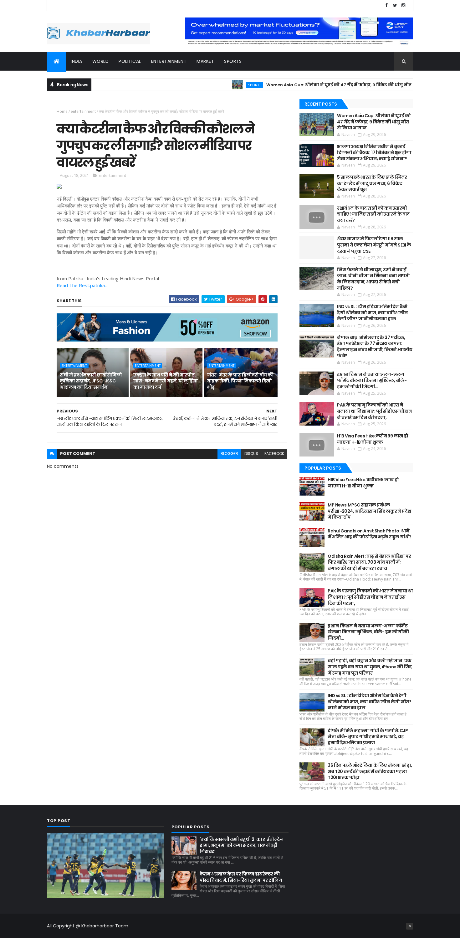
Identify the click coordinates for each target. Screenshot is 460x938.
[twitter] (394, 5)
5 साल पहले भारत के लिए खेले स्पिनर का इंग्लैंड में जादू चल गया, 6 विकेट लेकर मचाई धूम (372, 183)
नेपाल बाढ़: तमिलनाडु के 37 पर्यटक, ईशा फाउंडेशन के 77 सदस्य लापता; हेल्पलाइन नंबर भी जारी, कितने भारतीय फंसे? (374, 346)
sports (233, 61)
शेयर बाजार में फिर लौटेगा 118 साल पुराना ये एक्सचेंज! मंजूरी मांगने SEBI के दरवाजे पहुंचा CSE (374, 245)
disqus (251, 453)
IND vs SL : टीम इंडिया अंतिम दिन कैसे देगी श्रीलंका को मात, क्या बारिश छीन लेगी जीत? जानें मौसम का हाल (372, 312)
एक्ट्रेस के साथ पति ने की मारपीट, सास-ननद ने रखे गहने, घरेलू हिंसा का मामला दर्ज (165, 381)
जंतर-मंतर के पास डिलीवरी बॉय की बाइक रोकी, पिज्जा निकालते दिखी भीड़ (240, 381)
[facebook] (386, 5)
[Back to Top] (409, 926)
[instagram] (403, 5)
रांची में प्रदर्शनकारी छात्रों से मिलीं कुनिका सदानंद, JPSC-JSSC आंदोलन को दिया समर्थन (90, 381)
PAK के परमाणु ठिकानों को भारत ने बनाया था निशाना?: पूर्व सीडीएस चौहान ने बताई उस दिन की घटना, (374, 411)
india (76, 61)
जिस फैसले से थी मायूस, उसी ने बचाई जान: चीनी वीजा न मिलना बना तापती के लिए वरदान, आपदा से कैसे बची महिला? (373, 279)
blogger (229, 453)
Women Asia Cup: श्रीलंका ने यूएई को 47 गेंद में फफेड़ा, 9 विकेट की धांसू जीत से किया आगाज (334, 85)
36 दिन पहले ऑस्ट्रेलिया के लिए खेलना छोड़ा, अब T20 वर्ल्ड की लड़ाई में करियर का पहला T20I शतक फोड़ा (370, 771)
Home (62, 111)
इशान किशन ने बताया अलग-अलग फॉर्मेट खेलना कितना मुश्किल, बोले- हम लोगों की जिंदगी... (371, 380)
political (130, 61)
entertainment (169, 61)
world (100, 61)
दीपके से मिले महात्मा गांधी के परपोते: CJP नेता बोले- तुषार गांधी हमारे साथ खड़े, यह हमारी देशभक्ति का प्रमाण (368, 736)
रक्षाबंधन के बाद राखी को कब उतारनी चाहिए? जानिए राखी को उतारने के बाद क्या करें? (373, 214)
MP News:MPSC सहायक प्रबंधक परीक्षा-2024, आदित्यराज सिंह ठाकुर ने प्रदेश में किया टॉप (369, 511)
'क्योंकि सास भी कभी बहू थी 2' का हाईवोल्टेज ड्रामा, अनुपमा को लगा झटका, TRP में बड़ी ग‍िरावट (242, 845)
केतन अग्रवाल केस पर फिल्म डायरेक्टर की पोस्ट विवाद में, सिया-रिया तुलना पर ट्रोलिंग (241, 877)
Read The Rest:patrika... (82, 285)
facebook (274, 453)
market (205, 61)
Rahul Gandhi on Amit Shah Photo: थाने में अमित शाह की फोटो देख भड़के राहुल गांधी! (369, 534)
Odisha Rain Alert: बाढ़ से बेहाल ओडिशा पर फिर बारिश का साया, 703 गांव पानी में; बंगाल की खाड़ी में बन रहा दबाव (369, 562)
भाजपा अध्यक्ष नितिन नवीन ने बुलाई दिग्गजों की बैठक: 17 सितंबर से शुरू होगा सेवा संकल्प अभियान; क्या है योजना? (374, 152)
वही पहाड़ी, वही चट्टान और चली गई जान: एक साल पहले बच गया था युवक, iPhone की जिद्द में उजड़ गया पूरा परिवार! (370, 666)
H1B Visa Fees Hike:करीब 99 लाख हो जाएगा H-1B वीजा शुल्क (372, 439)
